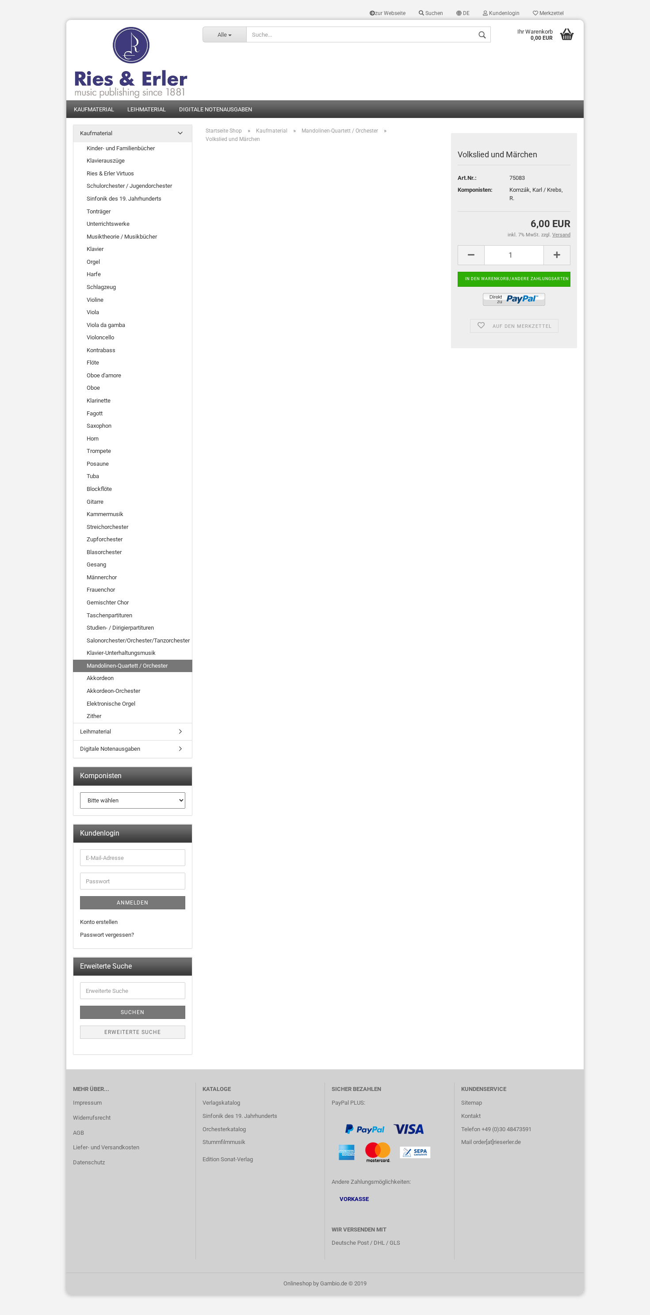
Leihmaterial (146, 109)
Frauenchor (101, 589)
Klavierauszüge (106, 160)
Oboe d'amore (104, 375)
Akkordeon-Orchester (113, 691)
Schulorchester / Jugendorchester (129, 185)
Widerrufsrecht (92, 1117)
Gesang (96, 564)
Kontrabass (101, 350)
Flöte (93, 362)
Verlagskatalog (221, 1102)
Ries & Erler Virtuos (110, 173)
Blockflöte (99, 489)
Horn (93, 438)
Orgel (93, 261)
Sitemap (471, 1102)
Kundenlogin (504, 13)
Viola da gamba (106, 325)
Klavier (95, 249)
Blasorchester (104, 552)
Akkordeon (100, 678)
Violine (95, 299)
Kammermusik (105, 514)
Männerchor (102, 577)
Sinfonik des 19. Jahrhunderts (124, 198)
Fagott (95, 413)
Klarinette (99, 400)
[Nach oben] (625, 1302)
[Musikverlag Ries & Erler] (131, 60)
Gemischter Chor (108, 602)
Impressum (87, 1102)
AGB (78, 1132)
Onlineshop (297, 1283)
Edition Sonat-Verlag (228, 1159)
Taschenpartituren (109, 615)
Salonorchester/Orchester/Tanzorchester (138, 640)
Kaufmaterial (94, 109)
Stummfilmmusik (224, 1142)
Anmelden (133, 903)
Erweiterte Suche (132, 1032)
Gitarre (95, 501)
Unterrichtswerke (108, 223)
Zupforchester (104, 539)
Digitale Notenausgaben (215, 109)
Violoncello (100, 337)
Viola (93, 312)
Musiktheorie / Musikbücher (122, 236)
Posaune (98, 463)
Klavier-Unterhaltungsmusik (121, 653)
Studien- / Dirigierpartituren (120, 627)
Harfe (94, 274)
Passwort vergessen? (107, 934)
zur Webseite (390, 13)
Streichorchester (107, 527)
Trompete (99, 451)
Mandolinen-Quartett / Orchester (127, 665)
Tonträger (99, 211)
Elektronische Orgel (111, 703)
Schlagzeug (101, 287)
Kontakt (471, 1116)
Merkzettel (551, 13)
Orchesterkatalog (224, 1129)
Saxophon (99, 425)
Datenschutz (89, 1162)
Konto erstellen (99, 922)
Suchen (433, 13)
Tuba (93, 476)
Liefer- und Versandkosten (106, 1147)
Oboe (93, 387)
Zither (94, 716)
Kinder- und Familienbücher (121, 148)
